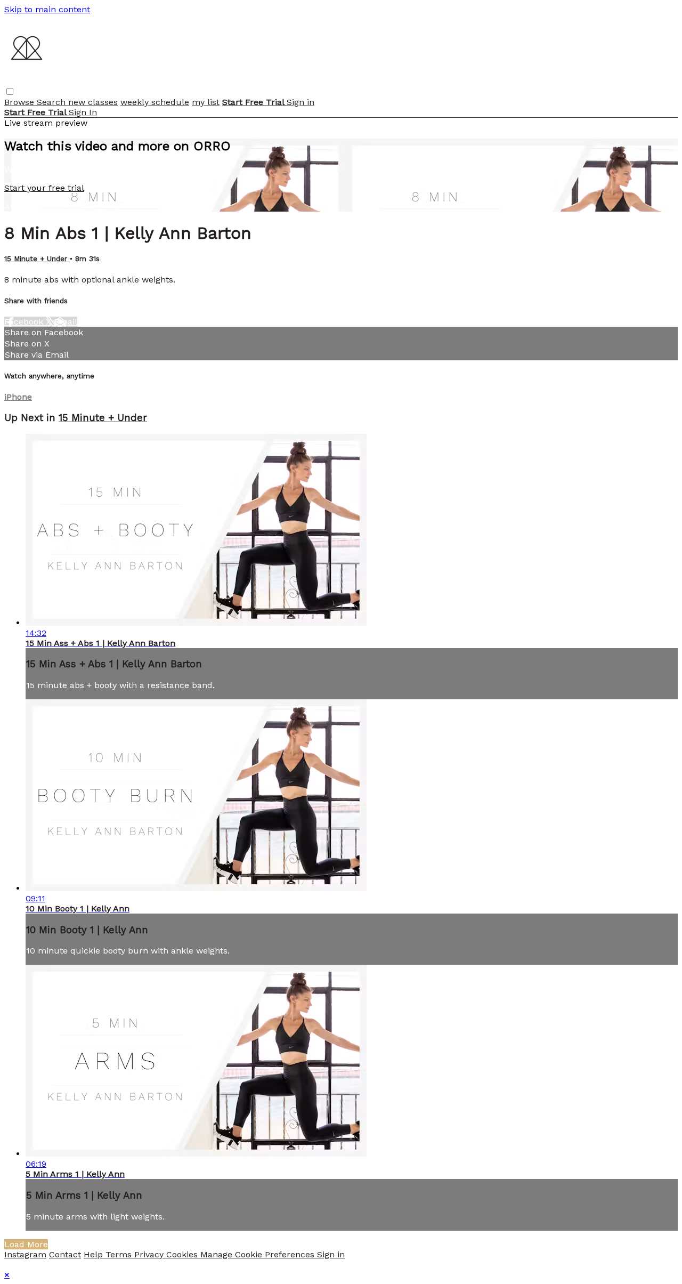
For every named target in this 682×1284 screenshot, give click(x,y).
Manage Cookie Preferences (258, 1254)
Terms (119, 1254)
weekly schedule (154, 102)
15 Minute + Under (37, 259)
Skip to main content (47, 9)
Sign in (300, 102)
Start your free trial (44, 188)
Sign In (83, 112)
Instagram (25, 1254)
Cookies (183, 1254)
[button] (9, 91)
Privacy (150, 1254)
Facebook (25, 322)
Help (94, 1254)
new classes (93, 102)
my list (206, 102)
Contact (65, 1254)
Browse (20, 102)
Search (52, 102)
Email (65, 322)
